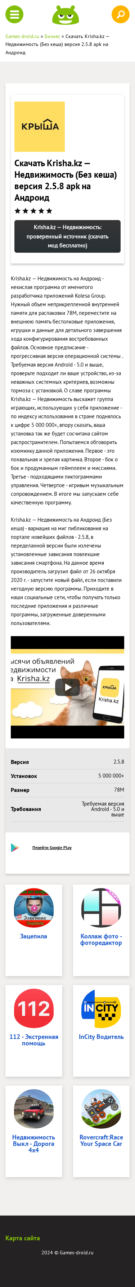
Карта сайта (22, 1238)
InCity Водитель (101, 1037)
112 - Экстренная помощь (33, 1040)
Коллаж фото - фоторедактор (101, 940)
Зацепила (33, 936)
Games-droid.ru (77, 1252)
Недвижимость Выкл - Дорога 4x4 (33, 1144)
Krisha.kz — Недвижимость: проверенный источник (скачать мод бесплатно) (67, 236)
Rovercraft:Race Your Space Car (101, 1141)
